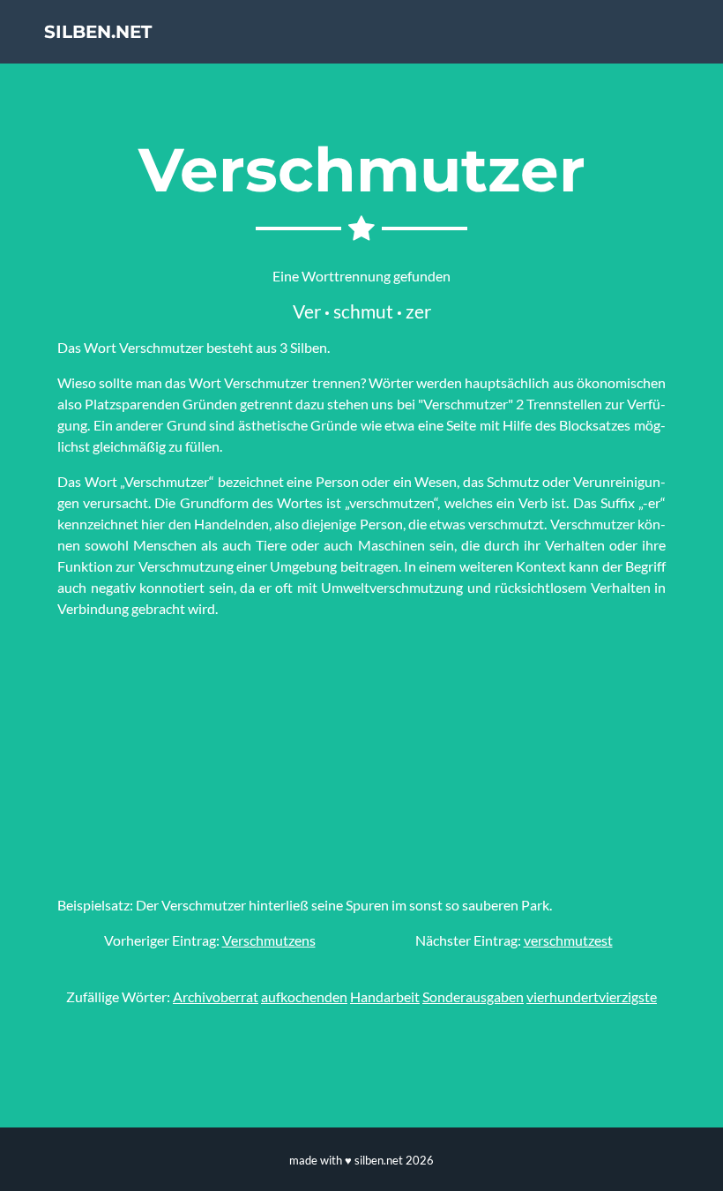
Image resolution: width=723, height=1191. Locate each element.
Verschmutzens (269, 940)
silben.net (98, 31)
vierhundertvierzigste (591, 996)
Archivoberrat (215, 996)
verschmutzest (568, 940)
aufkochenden (304, 996)
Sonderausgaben (473, 996)
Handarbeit (385, 996)
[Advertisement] (361, 756)
